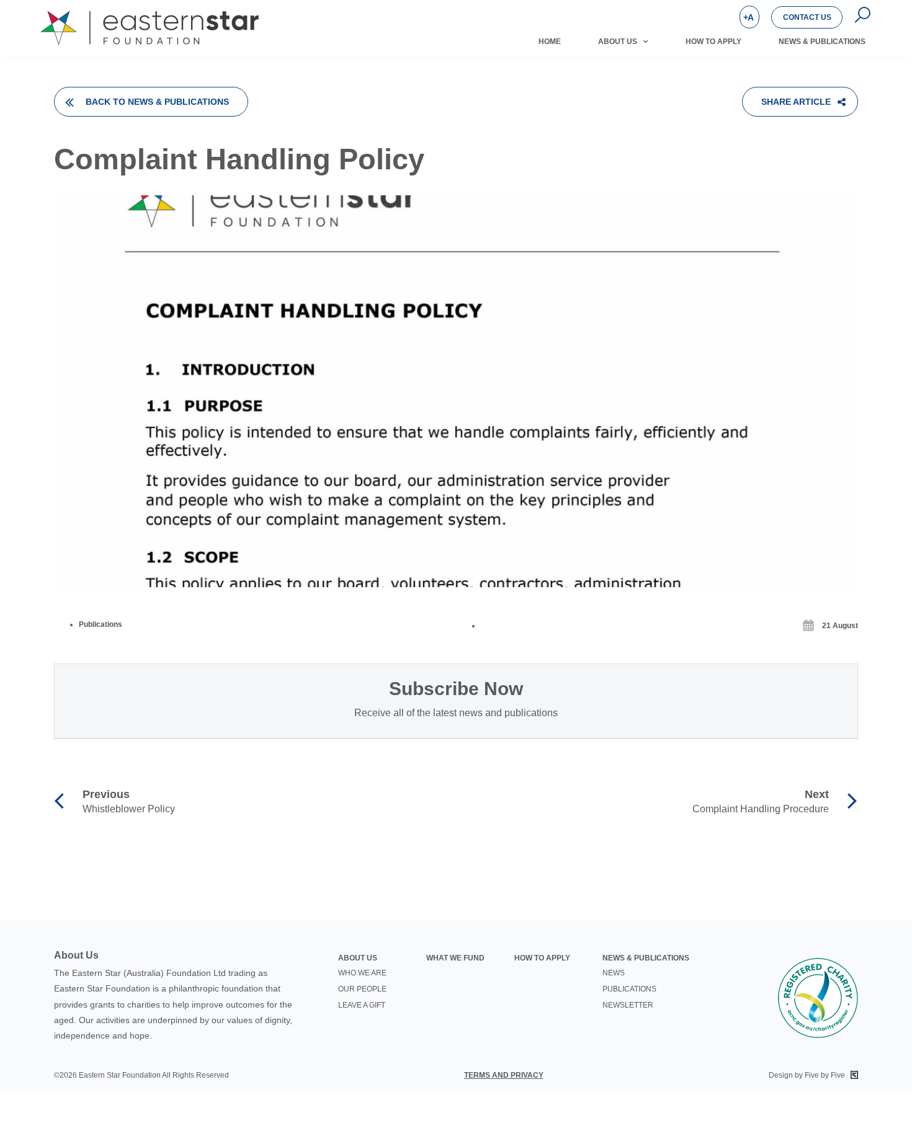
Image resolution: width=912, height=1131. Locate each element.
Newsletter (627, 1005)
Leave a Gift (361, 1005)
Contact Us (807, 17)
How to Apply (713, 41)
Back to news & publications (157, 102)
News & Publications (822, 41)
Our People (362, 989)
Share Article (796, 102)
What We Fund (455, 958)
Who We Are (362, 973)
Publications (629, 989)
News (613, 973)
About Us (617, 41)
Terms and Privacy (503, 1075)
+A (748, 17)
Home (550, 41)
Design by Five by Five (808, 1075)
